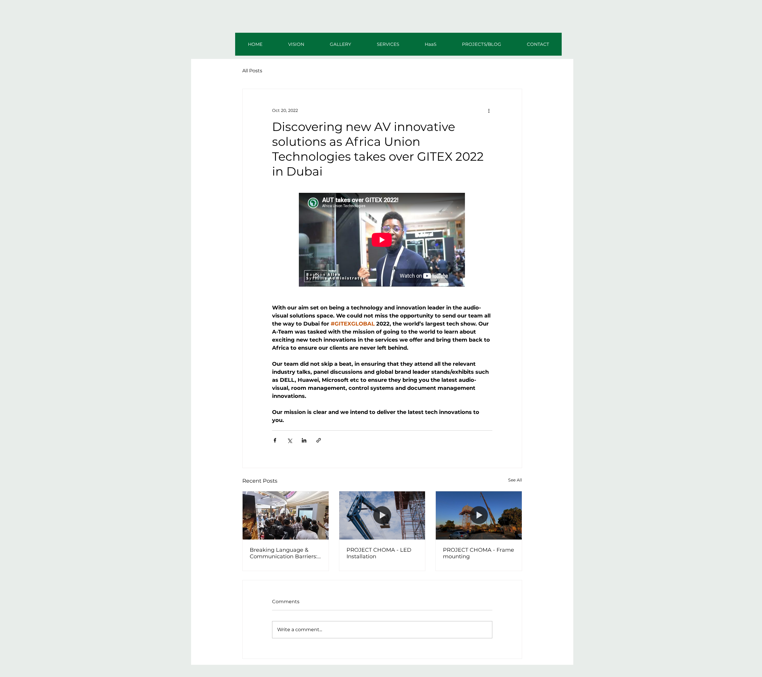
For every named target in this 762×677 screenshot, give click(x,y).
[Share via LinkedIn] (304, 440)
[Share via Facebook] (275, 440)
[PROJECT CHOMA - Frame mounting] (479, 515)
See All (515, 480)
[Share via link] (318, 440)
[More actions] (488, 110)
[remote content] (382, 240)
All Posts (252, 71)
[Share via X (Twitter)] (289, 440)
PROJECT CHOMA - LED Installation (378, 553)
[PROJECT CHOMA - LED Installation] (382, 515)
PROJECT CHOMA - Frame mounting (478, 553)
